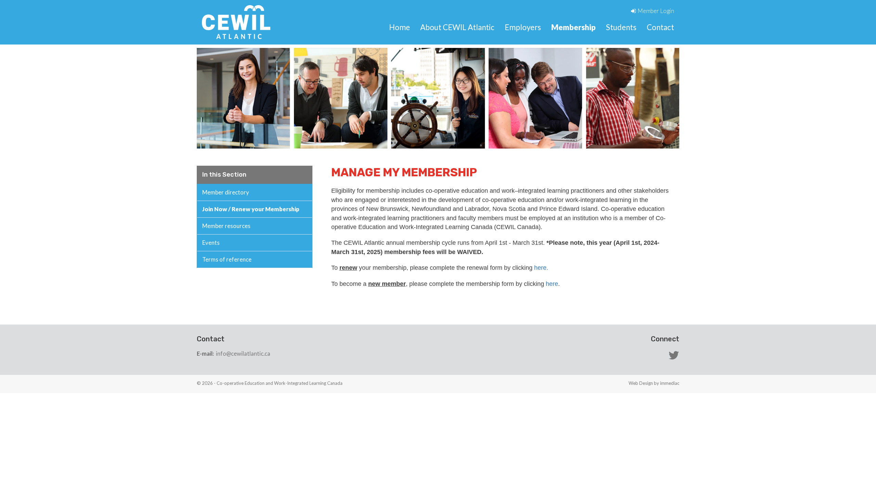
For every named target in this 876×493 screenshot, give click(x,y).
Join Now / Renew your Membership (250, 209)
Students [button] (621, 27)
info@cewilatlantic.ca (243, 353)
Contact (660, 27)
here (552, 283)
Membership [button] (573, 27)
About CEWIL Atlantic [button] (457, 27)
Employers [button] (523, 27)
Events (211, 242)
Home (399, 27)
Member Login (655, 10)
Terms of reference (227, 259)
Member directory (225, 192)
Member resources (226, 225)
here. (541, 267)
